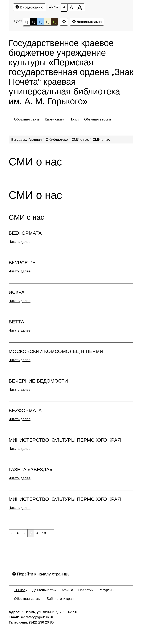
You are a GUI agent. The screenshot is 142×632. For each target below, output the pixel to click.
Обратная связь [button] (27, 119)
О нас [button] (19, 590)
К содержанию (31, 7)
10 (44, 533)
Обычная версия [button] (97, 119)
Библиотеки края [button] (60, 599)
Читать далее (19, 242)
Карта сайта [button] (54, 119)
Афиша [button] (67, 590)
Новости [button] (85, 590)
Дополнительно (89, 22)
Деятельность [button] (43, 590)
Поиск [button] (74, 119)
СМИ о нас (80, 139)
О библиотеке (57, 139)
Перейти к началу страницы (43, 574)
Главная (35, 139)
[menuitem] (26, 119)
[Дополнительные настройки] (64, 22)
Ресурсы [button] (105, 590)
